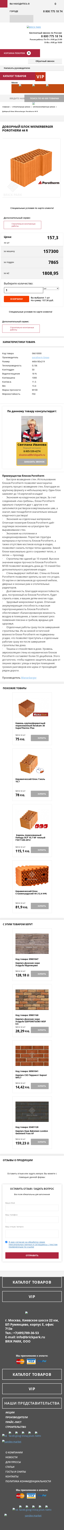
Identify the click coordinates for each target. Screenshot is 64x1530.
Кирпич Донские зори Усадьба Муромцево (27, 964)
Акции (10, 1412)
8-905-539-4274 (32, 451)
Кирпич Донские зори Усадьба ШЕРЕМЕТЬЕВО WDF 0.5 (30, 1021)
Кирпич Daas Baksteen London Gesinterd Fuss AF (31, 1132)
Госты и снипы (16, 1471)
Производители (17, 1417)
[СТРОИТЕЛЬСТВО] (37, 111)
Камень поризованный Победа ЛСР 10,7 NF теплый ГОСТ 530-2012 (30, 837)
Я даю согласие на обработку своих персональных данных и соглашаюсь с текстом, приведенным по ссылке (33, 1244)
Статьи (10, 1467)
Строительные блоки (21, 107)
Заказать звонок (34, 461)
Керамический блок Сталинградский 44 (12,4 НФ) (31, 892)
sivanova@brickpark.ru (32, 455)
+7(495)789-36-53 (26, 1333)
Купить (42, 738)
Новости (12, 1457)
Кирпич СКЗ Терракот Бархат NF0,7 (31, 1076)
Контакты (12, 1476)
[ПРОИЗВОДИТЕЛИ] (37, 93)
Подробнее (32, 714)
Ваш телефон (11, 1214)
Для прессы (13, 1462)
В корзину (16, 299)
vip (40, 76)
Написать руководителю (17, 68)
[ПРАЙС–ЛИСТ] (51, 93)
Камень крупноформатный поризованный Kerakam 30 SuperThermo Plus (30, 725)
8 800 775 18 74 (53, 11)
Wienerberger (29, 677)
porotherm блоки (40, 357)
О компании (14, 1452)
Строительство (16, 1427)
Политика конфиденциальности (28, 1481)
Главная (6, 107)
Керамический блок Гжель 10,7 (30, 780)
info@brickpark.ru (31, 1337)
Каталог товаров (32, 1282)
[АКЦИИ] (24, 93)
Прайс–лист (13, 1422)
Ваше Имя (10, 1203)
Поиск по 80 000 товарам (44, 98)
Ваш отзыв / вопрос (14, 1226)
